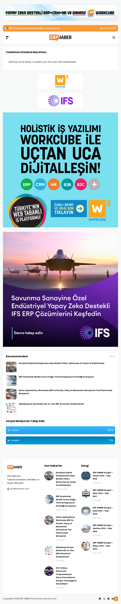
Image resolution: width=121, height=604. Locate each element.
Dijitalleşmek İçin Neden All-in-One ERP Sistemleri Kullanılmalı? (51, 404)
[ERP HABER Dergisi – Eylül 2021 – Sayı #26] (86, 511)
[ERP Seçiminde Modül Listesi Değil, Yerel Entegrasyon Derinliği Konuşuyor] (11, 380)
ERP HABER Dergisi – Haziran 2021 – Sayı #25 (103, 528)
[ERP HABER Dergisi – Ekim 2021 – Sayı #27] (86, 493)
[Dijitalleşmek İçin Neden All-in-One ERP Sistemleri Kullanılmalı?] (11, 407)
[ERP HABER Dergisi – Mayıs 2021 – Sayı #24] (86, 546)
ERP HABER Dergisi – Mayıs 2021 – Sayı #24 (103, 546)
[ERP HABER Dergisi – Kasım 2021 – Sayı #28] (86, 475)
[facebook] (100, 599)
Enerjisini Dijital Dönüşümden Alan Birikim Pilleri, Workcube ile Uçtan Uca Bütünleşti (61, 363)
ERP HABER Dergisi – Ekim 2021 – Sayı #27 (103, 493)
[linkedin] (113, 599)
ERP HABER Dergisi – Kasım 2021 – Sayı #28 (103, 475)
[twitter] (104, 599)
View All (112, 356)
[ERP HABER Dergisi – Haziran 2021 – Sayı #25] (86, 528)
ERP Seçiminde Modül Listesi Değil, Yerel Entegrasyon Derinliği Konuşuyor (56, 377)
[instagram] (108, 599)
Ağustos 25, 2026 (108, 28)
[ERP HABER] (60, 37)
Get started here (67, 61)
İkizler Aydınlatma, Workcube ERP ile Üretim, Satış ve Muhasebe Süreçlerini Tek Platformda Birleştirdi (65, 526)
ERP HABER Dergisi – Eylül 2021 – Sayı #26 (103, 510)
